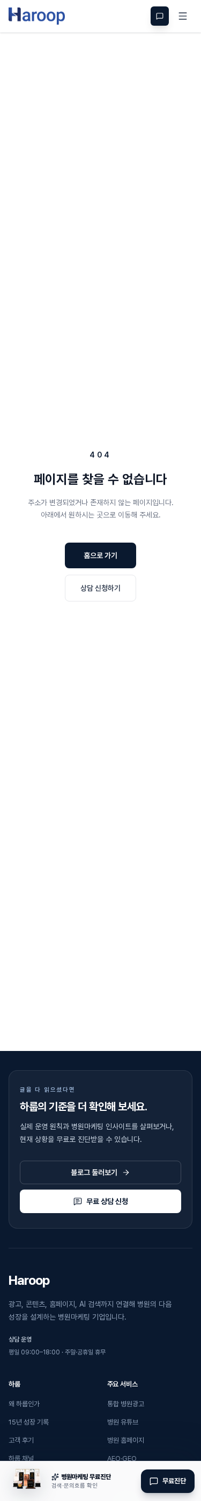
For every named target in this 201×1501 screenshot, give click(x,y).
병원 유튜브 (122, 1422)
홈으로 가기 (100, 555)
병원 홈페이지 (125, 1440)
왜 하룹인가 (24, 1404)
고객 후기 (21, 1440)
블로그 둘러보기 (94, 1172)
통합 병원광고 (125, 1404)
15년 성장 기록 (29, 1422)
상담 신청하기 (100, 588)
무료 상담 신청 (107, 1201)
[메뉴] (182, 16)
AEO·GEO (122, 1458)
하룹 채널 (21, 1458)
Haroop (29, 1280)
